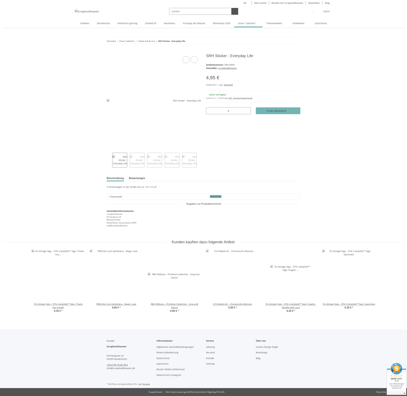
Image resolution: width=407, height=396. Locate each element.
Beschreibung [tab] (115, 178)
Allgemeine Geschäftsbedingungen (175, 346)
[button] (306, 11)
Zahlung (210, 346)
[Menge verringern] (209, 111)
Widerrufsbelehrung (167, 352)
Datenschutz (163, 358)
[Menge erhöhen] (247, 111)
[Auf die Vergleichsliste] (186, 59)
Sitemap (210, 363)
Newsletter (314, 2)
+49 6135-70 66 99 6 (117, 364)
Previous (109, 160)
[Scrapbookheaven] (87, 11)
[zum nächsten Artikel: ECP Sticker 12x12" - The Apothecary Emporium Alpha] (296, 41)
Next (199, 160)
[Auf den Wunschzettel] (194, 59)
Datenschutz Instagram (168, 374)
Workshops (262, 352)
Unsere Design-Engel (267, 346)
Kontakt (210, 358)
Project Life (216, 196)
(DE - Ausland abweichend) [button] (240, 98)
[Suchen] (234, 11)
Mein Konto (260, 2)
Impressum (162, 363)
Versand (228, 84)
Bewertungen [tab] (137, 178)
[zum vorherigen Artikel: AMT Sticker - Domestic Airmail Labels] (290, 41)
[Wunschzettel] (313, 11)
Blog (327, 2)
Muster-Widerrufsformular (170, 369)
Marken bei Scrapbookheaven (287, 2)
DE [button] (245, 2)
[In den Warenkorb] (109, 52)
